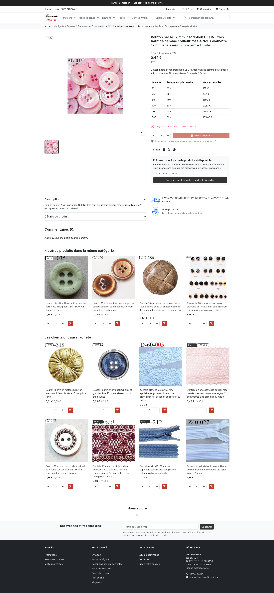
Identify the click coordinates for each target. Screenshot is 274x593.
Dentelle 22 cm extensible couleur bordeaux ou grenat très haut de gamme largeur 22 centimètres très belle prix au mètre (111, 471)
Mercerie (67, 17)
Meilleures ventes (54, 564)
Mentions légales (100, 559)
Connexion (144, 559)
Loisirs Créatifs (163, 17)
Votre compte (146, 547)
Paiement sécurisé (101, 568)
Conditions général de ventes (107, 564)
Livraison (96, 554)
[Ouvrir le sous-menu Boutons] (114, 17)
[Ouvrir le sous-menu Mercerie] (75, 17)
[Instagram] (137, 514)
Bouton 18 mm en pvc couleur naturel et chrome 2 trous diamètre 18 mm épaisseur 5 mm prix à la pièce (65, 469)
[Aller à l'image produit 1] (52, 147)
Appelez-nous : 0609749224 (60, 9)
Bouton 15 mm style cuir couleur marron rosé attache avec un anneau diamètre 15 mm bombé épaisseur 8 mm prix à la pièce (160, 308)
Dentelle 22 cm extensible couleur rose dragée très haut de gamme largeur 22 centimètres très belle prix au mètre (207, 393)
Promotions (51, 554)
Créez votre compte (149, 564)
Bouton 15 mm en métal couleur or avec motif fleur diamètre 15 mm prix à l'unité (66, 393)
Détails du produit (56, 216)
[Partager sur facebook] (164, 149)
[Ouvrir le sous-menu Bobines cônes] (98, 17)
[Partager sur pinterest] (174, 149)
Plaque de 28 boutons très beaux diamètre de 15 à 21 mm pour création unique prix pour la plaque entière (207, 306)
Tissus (121, 17)
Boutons (106, 17)
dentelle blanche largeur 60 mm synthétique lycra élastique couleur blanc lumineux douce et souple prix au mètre (160, 395)
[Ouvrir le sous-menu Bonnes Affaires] (151, 17)
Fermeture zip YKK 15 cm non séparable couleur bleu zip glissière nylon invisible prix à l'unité (158, 469)
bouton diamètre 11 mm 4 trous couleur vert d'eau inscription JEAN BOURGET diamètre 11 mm (66, 306)
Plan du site (98, 577)
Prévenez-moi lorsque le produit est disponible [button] (190, 180)
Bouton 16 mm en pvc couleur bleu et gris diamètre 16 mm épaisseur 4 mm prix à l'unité (112, 393)
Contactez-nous (100, 573)
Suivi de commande (149, 554)
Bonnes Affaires (140, 17)
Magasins (97, 582)
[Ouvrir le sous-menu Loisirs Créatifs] (174, 17)
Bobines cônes (87, 17)
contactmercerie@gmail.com (204, 577)
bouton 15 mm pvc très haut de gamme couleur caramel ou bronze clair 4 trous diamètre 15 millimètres (113, 306)
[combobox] (205, 18)
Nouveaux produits (54, 559)
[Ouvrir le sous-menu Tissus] (128, 17)
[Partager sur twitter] (169, 149)
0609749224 (197, 573)
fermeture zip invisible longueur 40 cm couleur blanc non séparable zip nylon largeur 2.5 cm (206, 469)
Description (52, 199)
